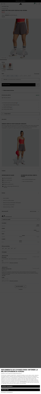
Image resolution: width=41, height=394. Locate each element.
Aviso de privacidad (23, 381)
